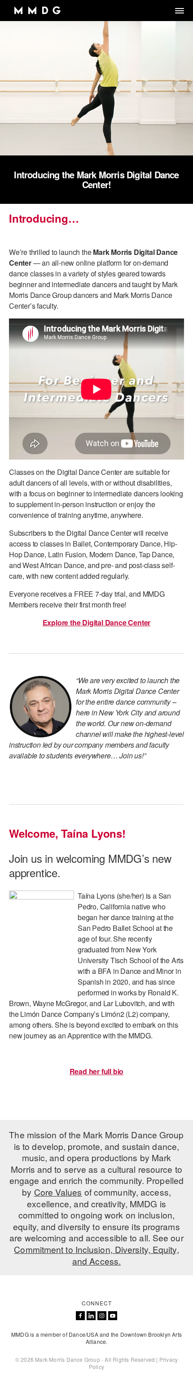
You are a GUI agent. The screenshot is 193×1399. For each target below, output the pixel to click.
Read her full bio (97, 1071)
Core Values (58, 1192)
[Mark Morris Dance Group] (37, 10)
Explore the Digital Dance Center (97, 622)
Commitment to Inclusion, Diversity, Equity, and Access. (96, 1255)
